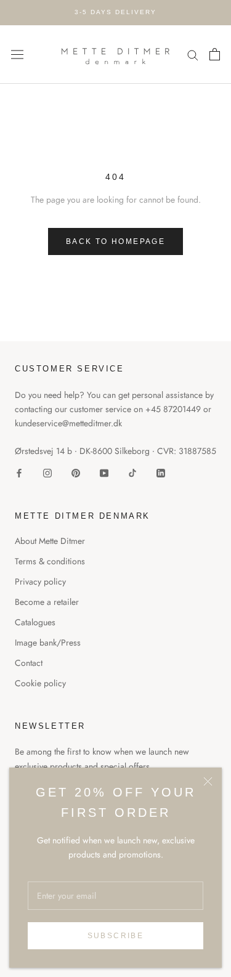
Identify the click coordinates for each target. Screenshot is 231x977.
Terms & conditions (50, 561)
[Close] (208, 781)
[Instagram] (47, 473)
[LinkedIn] (160, 473)
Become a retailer (47, 602)
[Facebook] (19, 473)
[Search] (192, 54)
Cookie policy (40, 683)
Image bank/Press (48, 642)
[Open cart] (214, 54)
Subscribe (115, 935)
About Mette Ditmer (50, 541)
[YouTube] (104, 473)
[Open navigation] (17, 54)
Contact (29, 663)
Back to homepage (115, 241)
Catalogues (35, 622)
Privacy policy (40, 581)
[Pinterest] (75, 473)
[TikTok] (132, 473)
